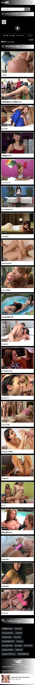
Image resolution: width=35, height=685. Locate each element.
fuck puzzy (18, 628)
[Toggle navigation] (31, 2)
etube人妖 (17, 637)
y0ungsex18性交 (7, 650)
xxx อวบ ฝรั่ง (28, 645)
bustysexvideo (6, 637)
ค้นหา (27, 9)
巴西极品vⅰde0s (7, 628)
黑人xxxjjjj (18, 645)
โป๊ (17, 661)
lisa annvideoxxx (7, 633)
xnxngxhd (19, 633)
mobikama (19, 650)
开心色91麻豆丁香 (8, 641)
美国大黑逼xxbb (23, 654)
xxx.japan (20, 641)
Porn (5, 2)
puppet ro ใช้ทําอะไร (8, 654)
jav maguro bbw (7, 645)
